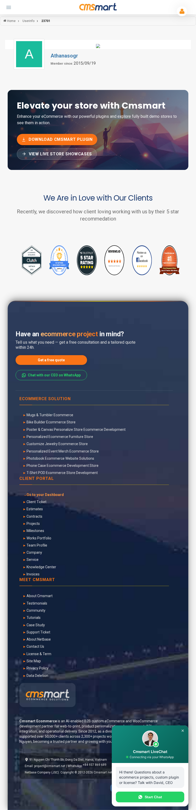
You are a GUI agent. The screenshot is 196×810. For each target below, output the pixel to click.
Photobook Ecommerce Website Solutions (60, 458)
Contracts (34, 516)
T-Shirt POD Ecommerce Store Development (62, 473)
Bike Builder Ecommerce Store (51, 422)
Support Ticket (38, 632)
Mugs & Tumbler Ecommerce (50, 415)
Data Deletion (37, 676)
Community (36, 610)
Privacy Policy (37, 668)
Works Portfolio (39, 538)
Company (34, 552)
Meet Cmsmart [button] (37, 580)
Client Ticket (36, 502)
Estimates (35, 509)
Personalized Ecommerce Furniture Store (60, 437)
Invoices (33, 574)
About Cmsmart (40, 596)
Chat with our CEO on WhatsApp (54, 375)
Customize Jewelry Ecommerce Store (57, 444)
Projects (33, 524)
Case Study (36, 625)
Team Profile (37, 545)
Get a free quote (51, 360)
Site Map (34, 661)
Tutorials (34, 618)
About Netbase (39, 639)
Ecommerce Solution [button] (45, 399)
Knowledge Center (41, 567)
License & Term (39, 654)
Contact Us (35, 646)
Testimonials (37, 603)
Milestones (35, 531)
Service (33, 560)
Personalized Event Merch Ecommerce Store (63, 451)
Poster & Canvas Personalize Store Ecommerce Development (76, 429)
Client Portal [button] (36, 479)
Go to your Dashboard (45, 495)
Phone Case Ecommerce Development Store (63, 466)
